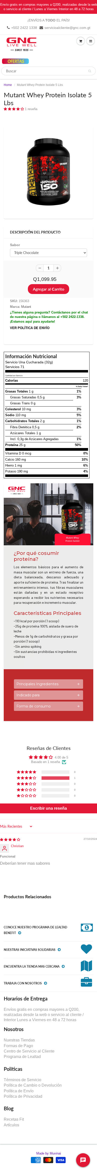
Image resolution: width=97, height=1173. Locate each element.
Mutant (26, 307)
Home (8, 85)
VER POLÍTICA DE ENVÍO (29, 328)
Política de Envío (19, 1091)
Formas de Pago (18, 1046)
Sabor (15, 245)
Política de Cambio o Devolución (33, 1085)
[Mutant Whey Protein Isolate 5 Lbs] (48, 172)
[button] (14, 109)
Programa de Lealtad (22, 1057)
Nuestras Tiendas (19, 1040)
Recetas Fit (14, 1119)
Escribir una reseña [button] (48, 808)
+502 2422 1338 (24, 28)
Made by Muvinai (48, 1153)
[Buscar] (89, 71)
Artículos (11, 1125)
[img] (10, 839)
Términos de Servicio (22, 1080)
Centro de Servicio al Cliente (29, 1051)
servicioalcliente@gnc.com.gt (67, 28)
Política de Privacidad (23, 1096)
